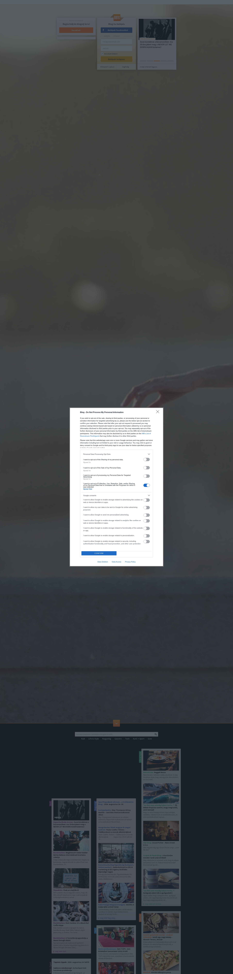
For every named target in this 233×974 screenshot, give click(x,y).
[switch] (146, 459)
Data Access (116, 562)
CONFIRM (99, 553)
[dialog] (116, 487)
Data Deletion (103, 562)
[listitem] (116, 454)
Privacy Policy (130, 562)
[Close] (158, 412)
